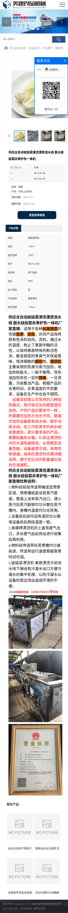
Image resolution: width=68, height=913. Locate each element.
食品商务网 (26, 908)
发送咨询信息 (37, 215)
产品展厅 (47, 48)
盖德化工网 (39, 908)
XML (5, 908)
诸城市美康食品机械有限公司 (46, 904)
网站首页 (34, 48)
